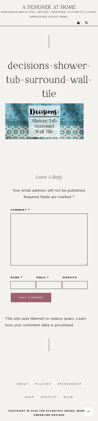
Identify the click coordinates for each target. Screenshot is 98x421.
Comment (20, 209)
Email (42, 277)
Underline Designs (49, 415)
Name (16, 277)
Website (69, 277)
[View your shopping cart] (78, 23)
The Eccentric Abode (56, 411)
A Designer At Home (49, 7)
